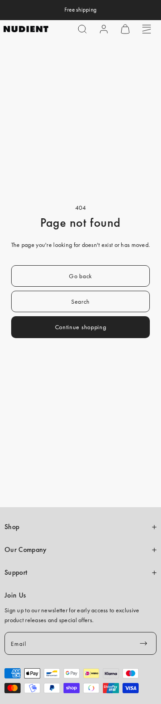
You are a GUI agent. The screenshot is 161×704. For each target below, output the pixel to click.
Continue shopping (80, 327)
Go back (80, 276)
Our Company (25, 549)
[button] (82, 29)
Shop (11, 526)
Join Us (15, 595)
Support (15, 572)
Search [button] (80, 301)
